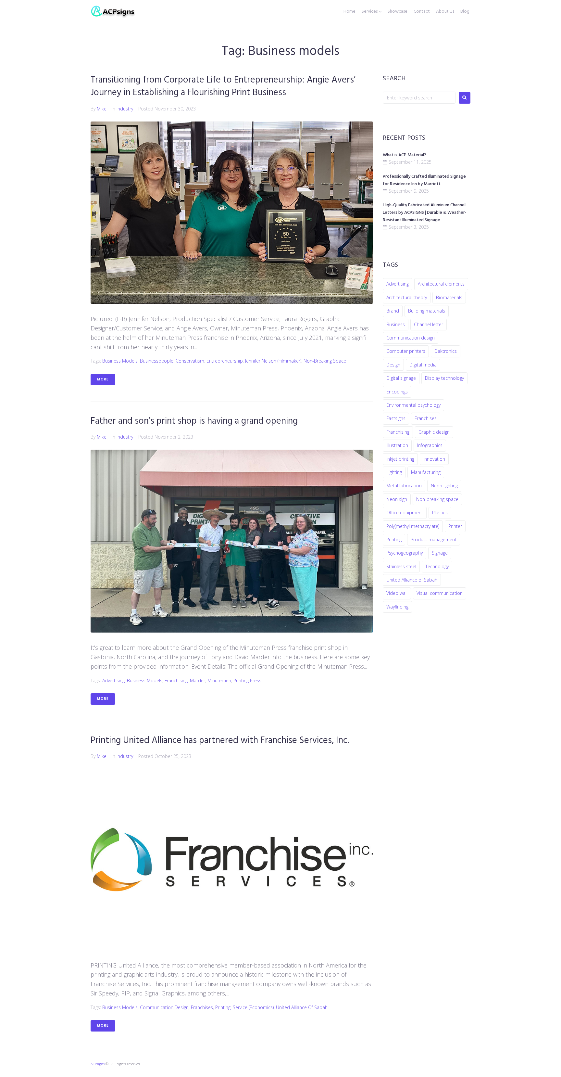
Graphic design (434, 432)
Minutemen (219, 680)
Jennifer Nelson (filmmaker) (273, 361)
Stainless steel (401, 566)
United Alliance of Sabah (302, 1007)
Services (370, 11)
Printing (223, 1007)
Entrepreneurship (224, 361)
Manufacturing (426, 472)
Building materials (426, 311)
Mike (101, 109)
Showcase (397, 11)
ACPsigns (98, 1063)
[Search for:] (419, 98)
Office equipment (404, 512)
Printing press (247, 680)
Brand (392, 311)
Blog (464, 11)
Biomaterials (449, 297)
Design (393, 365)
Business (395, 324)
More (103, 379)
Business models (120, 361)
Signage (440, 553)
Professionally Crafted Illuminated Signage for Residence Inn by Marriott (424, 180)
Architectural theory (406, 297)
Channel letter (428, 324)
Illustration (397, 445)
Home (349, 11)
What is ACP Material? (404, 155)
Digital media (423, 365)
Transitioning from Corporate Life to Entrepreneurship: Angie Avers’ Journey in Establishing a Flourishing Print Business (223, 86)
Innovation (434, 459)
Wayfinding (397, 607)
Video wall (396, 593)
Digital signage (401, 378)
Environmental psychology (413, 405)
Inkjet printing (400, 459)
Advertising (113, 680)
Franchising (176, 680)
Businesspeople (156, 361)
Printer (455, 526)
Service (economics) (253, 1007)
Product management (433, 539)
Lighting (394, 472)
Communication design (164, 1007)
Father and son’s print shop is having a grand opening (194, 421)
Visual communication (440, 593)
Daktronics (445, 351)
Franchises (202, 1007)
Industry (125, 109)
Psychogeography (404, 553)
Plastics (440, 512)
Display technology (444, 378)
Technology (437, 566)
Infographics (430, 445)
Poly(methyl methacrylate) (412, 526)
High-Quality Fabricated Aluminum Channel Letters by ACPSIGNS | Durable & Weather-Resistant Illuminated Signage (425, 212)
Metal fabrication (404, 485)
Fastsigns (395, 418)
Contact (422, 11)
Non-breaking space (325, 361)
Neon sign (396, 499)
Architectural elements (441, 284)
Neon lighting (444, 485)
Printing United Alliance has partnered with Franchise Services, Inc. (220, 740)
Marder (197, 680)
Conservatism (190, 361)
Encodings (397, 392)
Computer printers (405, 351)
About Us (445, 11)
